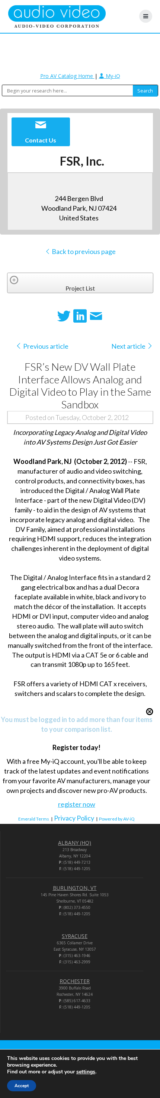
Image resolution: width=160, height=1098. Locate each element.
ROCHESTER (75, 981)
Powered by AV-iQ (117, 819)
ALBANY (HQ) (74, 842)
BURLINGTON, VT (75, 887)
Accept (22, 1086)
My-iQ (112, 75)
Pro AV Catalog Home (67, 75)
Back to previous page (83, 251)
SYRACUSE (74, 935)
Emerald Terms (33, 819)
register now (76, 804)
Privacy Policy (74, 818)
